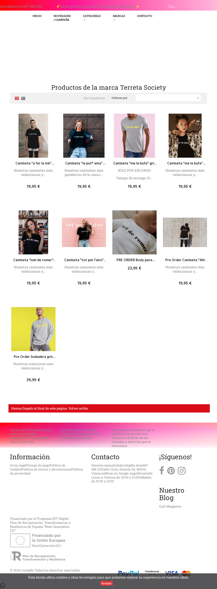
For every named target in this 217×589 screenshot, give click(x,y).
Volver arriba (78, 408)
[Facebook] (161, 472)
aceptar (106, 583)
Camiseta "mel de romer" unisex (33, 260)
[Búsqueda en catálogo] (169, 6)
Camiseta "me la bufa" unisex (185, 163)
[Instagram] (181, 472)
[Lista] (23, 98)
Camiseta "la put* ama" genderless (84, 163)
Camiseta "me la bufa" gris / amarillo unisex (134, 163)
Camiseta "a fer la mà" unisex (33, 163)
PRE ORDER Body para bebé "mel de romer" (134, 260)
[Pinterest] (171, 472)
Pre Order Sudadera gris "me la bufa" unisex (33, 357)
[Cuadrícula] (16, 98)
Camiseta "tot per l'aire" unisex (84, 260)
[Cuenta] (173, 6)
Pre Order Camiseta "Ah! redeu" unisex (185, 260)
